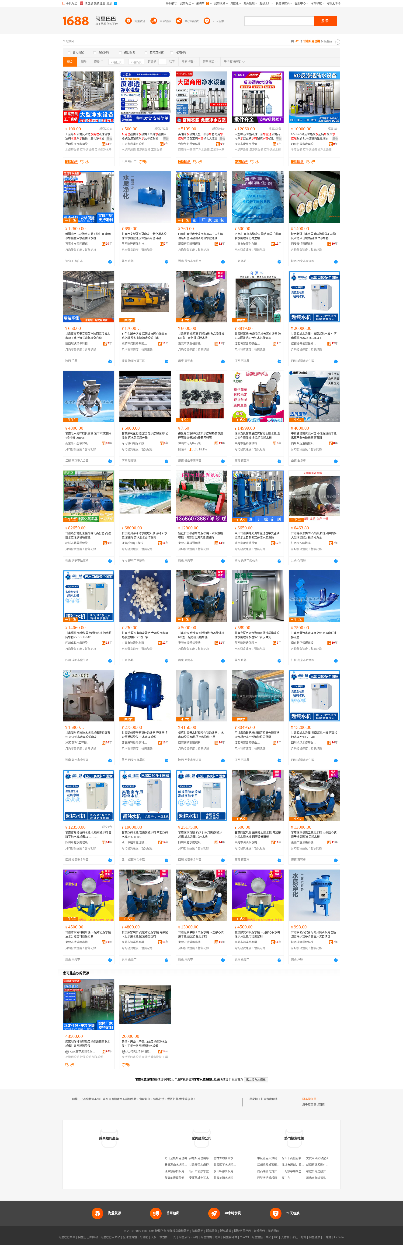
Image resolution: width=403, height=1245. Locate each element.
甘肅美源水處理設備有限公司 (232, 1178)
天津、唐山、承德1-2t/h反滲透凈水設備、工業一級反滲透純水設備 (144, 1044)
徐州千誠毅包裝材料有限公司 (300, 1158)
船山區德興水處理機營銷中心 (232, 1171)
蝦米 (217, 1237)
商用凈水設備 (201, 149)
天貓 (153, 1237)
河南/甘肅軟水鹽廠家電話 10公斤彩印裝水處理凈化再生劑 (258, 236)
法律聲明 (197, 1231)
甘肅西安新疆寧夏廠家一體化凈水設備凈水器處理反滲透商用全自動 (144, 236)
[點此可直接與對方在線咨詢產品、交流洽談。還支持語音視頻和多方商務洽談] (110, 262)
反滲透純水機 (272, 149)
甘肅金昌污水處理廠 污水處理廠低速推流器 (314, 635)
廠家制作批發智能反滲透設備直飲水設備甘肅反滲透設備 (87, 1044)
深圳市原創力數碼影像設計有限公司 (304, 1165)
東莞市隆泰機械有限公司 (247, 443)
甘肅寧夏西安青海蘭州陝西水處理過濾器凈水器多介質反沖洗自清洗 (313, 934)
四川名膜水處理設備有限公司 (304, 144)
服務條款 (211, 1231)
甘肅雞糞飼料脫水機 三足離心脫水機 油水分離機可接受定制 (88, 934)
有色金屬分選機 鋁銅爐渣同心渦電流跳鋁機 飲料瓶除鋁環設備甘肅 (144, 336)
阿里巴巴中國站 (110, 1237)
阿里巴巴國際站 (88, 1237)
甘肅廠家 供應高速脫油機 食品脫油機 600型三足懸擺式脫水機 (201, 336)
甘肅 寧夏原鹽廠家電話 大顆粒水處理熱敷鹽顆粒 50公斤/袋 (145, 635)
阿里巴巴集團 (67, 1237)
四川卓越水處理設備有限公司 (78, 643)
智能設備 (85, 1057)
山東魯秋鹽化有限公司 (247, 244)
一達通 (327, 1237)
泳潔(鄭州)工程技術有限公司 (134, 543)
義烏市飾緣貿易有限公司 (321, 1178)
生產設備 (296, 149)
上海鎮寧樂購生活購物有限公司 (301, 1171)
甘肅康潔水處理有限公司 (204, 1165)
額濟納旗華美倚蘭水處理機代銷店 (186, 1178)
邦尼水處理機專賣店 (201, 1158)
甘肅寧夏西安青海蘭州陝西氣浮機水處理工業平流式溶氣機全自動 (87, 336)
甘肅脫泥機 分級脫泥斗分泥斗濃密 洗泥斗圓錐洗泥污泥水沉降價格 (258, 336)
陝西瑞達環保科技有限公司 (134, 244)
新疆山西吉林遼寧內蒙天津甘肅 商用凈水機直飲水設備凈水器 (88, 236)
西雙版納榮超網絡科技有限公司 (276, 1178)
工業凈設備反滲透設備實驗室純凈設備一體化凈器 (87, 136)
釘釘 (303, 1237)
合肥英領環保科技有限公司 (191, 144)
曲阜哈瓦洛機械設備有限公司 (304, 443)
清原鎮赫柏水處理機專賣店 (181, 1171)
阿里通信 (257, 1237)
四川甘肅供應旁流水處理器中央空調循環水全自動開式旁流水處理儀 (200, 236)
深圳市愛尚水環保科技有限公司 (247, 144)
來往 (295, 1237)
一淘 (173, 1237)
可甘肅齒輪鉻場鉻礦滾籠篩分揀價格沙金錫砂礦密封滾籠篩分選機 (257, 735)
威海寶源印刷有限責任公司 (323, 1165)
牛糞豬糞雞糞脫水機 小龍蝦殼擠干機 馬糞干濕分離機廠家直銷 (314, 435)
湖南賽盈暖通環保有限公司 (191, 244)
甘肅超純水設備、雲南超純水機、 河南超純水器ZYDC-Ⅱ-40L (314, 336)
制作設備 (97, 1057)
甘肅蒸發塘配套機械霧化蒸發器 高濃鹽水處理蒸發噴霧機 (88, 535)
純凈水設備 (325, 149)
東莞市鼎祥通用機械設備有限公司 (191, 543)
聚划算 (163, 1237)
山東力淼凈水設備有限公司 (134, 144)
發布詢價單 (309, 1099)
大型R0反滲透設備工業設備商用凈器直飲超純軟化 (257, 136)
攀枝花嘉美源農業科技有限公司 (276, 1158)
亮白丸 (286, 1178)
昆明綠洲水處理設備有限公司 (78, 144)
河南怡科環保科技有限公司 (134, 443)
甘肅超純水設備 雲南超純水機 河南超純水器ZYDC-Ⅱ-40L (314, 735)
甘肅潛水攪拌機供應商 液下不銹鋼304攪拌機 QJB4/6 (88, 435)
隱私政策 (225, 1231)
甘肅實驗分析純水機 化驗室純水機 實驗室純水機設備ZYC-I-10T (88, 834)
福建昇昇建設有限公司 (320, 1171)
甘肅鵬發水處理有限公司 (229, 1165)
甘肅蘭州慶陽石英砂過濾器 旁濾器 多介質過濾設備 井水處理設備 (145, 735)
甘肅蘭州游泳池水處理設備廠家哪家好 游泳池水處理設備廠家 (87, 735)
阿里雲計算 (230, 1237)
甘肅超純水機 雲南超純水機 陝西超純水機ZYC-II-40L (145, 834)
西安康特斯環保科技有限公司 (304, 244)
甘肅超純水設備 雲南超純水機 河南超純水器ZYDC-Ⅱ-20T (88, 635)
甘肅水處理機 (269, 1099)
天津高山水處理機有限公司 (181, 1165)
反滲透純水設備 (131, 1057)
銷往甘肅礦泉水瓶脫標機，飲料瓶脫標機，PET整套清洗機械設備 (200, 535)
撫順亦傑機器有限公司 (134, 343)
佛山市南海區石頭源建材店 (191, 443)
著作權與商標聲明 (178, 1231)
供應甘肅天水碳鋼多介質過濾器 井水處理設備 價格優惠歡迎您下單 (201, 735)
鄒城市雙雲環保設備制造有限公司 (78, 543)
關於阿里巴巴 (242, 1231)
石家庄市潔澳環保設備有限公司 (78, 244)
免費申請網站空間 (317, 1158)
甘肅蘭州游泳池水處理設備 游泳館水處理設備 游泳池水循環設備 (144, 535)
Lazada (339, 1237)
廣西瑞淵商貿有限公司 (271, 1171)
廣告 (109, 138)
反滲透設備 (87, 149)
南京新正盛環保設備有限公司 (78, 443)
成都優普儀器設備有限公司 (304, 343)
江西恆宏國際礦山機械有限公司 (247, 343)
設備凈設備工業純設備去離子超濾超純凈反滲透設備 (144, 136)
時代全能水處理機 (176, 1158)
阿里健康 (314, 1237)
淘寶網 (144, 1237)
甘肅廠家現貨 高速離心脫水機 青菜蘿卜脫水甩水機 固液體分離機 (258, 834)
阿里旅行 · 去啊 (188, 1237)
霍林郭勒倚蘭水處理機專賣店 (232, 1158)
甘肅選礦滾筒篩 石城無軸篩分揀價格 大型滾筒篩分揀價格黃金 (314, 535)
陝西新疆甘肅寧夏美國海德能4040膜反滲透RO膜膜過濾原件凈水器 (313, 236)
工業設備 (156, 149)
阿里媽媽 (206, 1237)
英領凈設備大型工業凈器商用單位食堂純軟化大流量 (200, 136)
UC (276, 1237)
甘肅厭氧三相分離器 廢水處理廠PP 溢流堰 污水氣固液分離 (145, 435)
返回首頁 (237, 1079)
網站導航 (273, 1231)
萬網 (268, 1237)
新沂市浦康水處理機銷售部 (206, 1171)
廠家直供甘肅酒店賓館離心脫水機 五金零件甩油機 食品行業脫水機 (257, 435)
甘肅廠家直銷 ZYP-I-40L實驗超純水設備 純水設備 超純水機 (200, 834)
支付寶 (285, 1237)
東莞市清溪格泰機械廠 (191, 343)
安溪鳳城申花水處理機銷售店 (207, 1178)
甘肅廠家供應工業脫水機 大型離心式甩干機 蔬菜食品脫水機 (314, 834)
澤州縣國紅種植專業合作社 (274, 1165)
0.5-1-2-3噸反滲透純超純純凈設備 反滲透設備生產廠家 (313, 136)
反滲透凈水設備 (152, 1057)
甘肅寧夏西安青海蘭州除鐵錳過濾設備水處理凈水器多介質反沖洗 (257, 635)
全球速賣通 (130, 1237)
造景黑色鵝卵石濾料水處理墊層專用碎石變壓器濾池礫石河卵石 (200, 435)
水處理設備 (72, 149)
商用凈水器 (185, 149)
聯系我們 (259, 1231)
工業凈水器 (217, 149)
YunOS (244, 1237)
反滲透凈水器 (103, 149)
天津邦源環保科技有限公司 (139, 1051)
